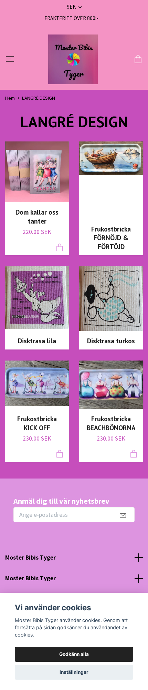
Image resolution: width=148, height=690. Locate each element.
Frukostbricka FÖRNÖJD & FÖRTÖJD (111, 238)
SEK (72, 6)
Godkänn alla (74, 654)
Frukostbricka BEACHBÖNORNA (111, 423)
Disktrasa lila (37, 340)
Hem (10, 98)
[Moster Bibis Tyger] (73, 59)
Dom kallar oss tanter (37, 216)
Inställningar (74, 672)
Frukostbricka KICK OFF (37, 423)
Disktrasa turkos (111, 340)
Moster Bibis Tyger (30, 557)
